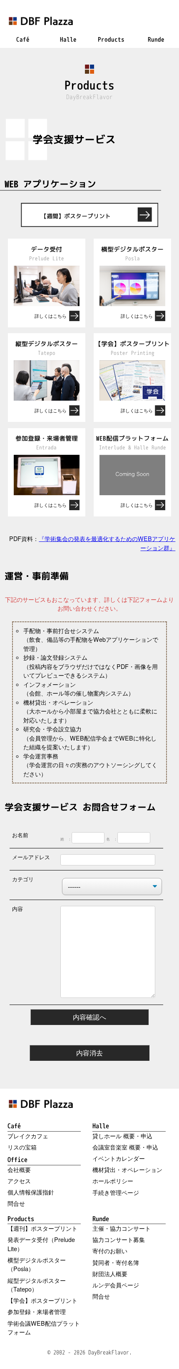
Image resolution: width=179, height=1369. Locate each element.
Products (20, 1218)
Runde (100, 1218)
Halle (100, 1125)
